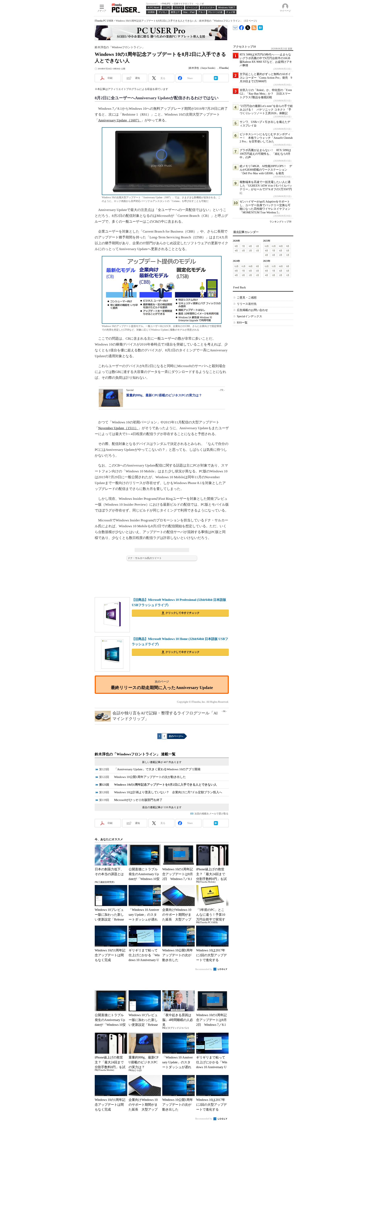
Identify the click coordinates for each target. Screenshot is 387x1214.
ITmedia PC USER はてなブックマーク (260, 27)
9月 (287, 246)
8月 (236, 246)
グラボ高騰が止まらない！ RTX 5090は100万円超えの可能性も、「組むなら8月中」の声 (265, 154)
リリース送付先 (247, 303)
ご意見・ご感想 (247, 297)
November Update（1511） (118, 428)
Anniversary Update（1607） (119, 120)
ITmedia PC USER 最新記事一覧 (254, 27)
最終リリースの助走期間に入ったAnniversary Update (162, 687)
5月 (257, 246)
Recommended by (204, 969)
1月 (257, 250)
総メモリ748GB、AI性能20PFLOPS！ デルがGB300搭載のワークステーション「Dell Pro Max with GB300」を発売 (266, 170)
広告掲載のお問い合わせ (252, 310)
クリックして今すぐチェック (182, 612)
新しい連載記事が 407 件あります (162, 762)
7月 (243, 246)
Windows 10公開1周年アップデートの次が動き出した (150, 777)
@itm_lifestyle (247, 26)
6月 (250, 246)
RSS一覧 (242, 322)
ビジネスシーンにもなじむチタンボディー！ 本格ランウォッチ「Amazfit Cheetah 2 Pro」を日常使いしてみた (266, 138)
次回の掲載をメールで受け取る (211, 813)
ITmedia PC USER (104, 20)
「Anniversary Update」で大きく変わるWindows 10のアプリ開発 (157, 769)
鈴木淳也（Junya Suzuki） (203, 68)
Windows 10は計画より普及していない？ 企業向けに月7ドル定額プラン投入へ (168, 792)
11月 (274, 246)
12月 (267, 246)
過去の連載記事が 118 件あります (162, 807)
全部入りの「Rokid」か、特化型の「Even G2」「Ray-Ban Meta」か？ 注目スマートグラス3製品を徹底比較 (266, 94)
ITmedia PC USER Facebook (241, 26)
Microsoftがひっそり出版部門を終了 (138, 800)
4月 (236, 250)
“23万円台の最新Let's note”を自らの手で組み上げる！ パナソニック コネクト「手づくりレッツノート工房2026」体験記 (266, 109)
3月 (243, 250)
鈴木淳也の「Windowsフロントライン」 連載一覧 (135, 754)
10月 (281, 246)
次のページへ (176, 736)
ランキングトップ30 (280, 221)
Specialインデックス (249, 316)
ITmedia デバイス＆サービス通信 (235, 27)
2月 (250, 250)
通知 (137, 78)
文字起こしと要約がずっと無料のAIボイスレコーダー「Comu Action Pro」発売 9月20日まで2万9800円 (266, 78)
